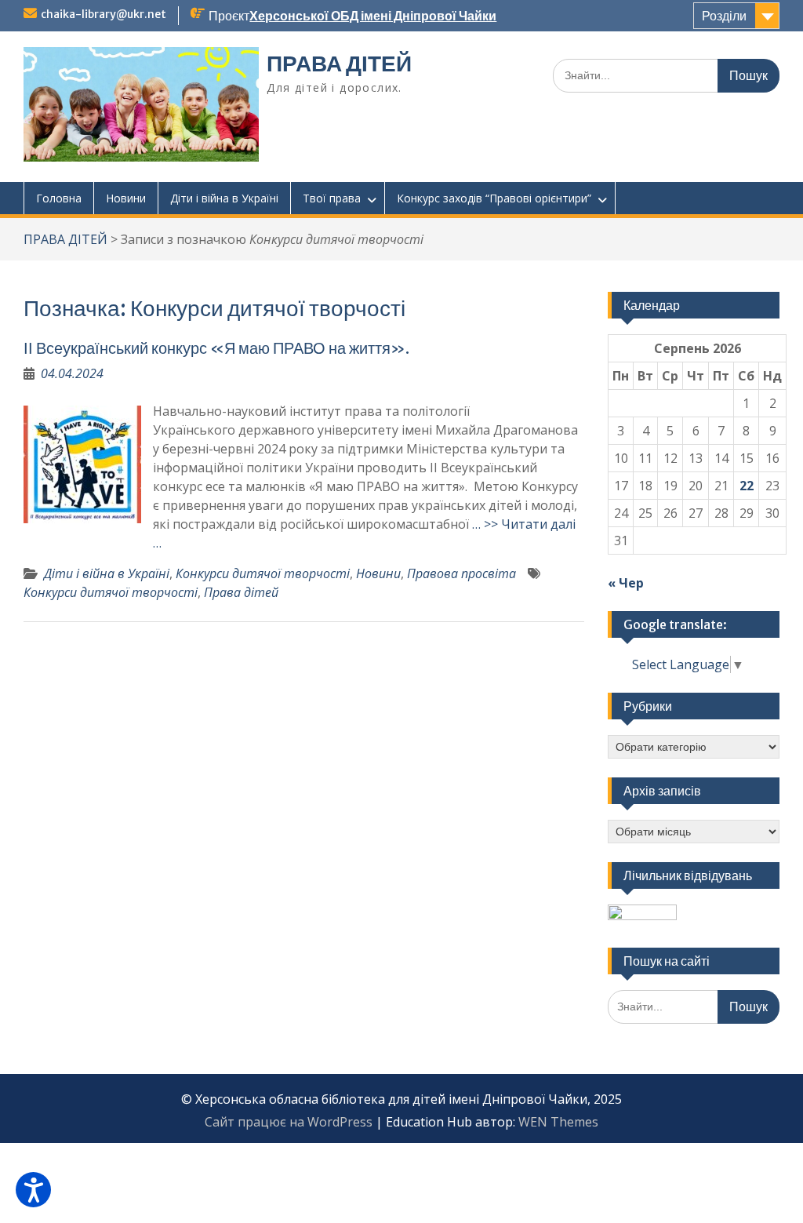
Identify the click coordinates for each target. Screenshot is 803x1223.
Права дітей (241, 592)
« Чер (626, 582)
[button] (33, 1189)
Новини (126, 198)
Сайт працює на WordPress (288, 1121)
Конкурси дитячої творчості (263, 573)
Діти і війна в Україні (224, 198)
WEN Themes (558, 1121)
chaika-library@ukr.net (103, 14)
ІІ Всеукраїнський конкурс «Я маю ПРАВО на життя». (218, 348)
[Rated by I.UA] (642, 915)
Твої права (332, 198)
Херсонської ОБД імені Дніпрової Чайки (372, 16)
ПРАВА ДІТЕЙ (339, 63)
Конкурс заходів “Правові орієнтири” (494, 198)
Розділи (724, 16)
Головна (59, 198)
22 (746, 485)
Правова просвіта (461, 573)
